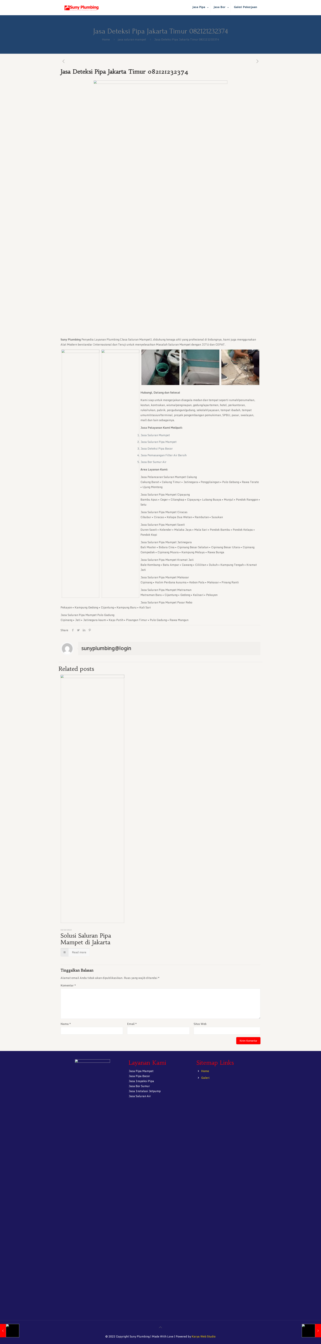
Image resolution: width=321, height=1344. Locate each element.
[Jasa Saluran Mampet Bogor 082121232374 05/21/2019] (311, 1330)
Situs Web (200, 1024)
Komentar (68, 985)
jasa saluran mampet (132, 39)
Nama (66, 1024)
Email (132, 1024)
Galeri (205, 1077)
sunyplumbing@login (106, 648)
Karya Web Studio (204, 1336)
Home (106, 39)
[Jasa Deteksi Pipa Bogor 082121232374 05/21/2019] (9, 1330)
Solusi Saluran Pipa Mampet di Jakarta (86, 939)
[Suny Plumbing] (81, 7)
